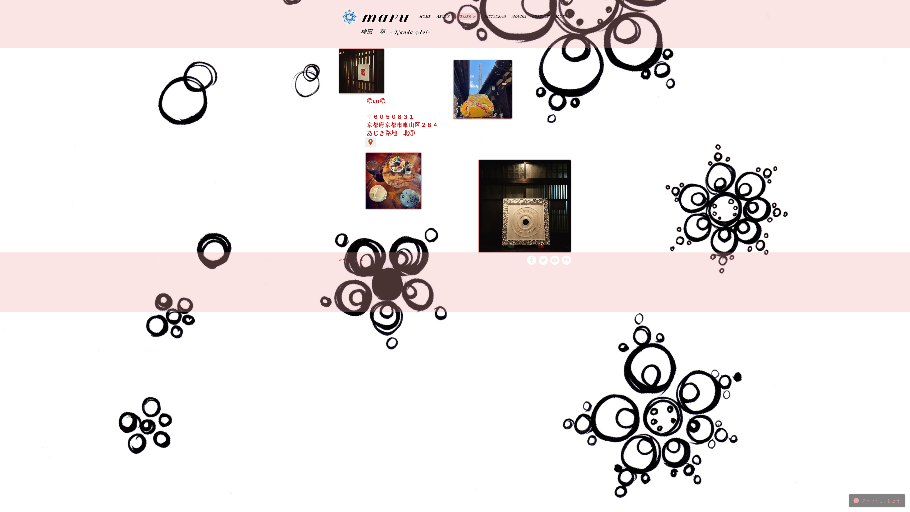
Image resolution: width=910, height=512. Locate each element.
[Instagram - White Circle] (566, 260)
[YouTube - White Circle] (555, 260)
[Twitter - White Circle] (543, 260)
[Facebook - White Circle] (531, 260)
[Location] (370, 142)
